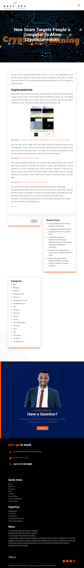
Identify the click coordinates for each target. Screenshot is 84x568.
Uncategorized (42, 44)
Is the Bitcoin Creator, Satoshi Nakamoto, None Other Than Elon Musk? (44, 140)
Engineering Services (20, 300)
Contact (11, 494)
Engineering (12, 511)
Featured (16, 310)
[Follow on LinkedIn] (70, 561)
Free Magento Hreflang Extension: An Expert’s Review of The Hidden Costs (60, 231)
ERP (14, 306)
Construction (12, 516)
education (16, 297)
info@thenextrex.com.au (20, 457)
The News (16, 338)
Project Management (15, 521)
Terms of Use (12, 501)
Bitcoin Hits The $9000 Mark (29, 158)
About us (11, 486)
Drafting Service (18, 294)
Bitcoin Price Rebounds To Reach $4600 (33, 182)
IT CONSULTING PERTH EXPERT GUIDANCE (51, 538)
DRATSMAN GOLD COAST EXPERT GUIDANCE (44, 543)
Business (16, 291)
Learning (16, 325)
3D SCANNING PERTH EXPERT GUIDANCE (51, 541)
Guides (15, 319)
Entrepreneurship (19, 303)
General (15, 316)
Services (11, 489)
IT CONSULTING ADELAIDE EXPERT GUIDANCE (23, 531)
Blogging (16, 287)
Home (10, 484)
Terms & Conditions (15, 499)
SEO (14, 332)
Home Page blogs (19, 322)
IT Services (12, 513)
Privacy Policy (13, 496)
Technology (17, 335)
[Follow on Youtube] (74, 561)
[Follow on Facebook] (63, 561)
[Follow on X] (67, 561)
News (15, 329)
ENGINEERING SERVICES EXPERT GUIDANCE (22, 533)
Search (34, 221)
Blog (14, 284)
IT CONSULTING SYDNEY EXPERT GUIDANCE (22, 538)
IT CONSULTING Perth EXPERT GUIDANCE (21, 536)
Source (13, 206)
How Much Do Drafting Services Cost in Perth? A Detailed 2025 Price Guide (60, 252)
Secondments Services (16, 518)
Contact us (42, 428)
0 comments (52, 44)
